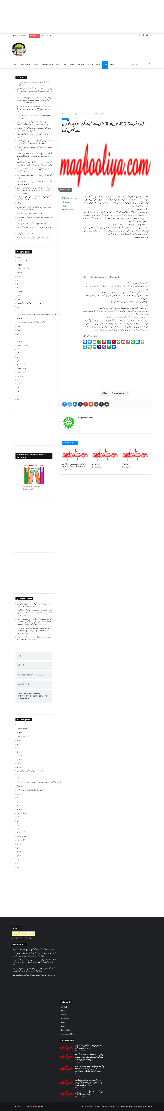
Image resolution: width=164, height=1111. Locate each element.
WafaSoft (41, 1106)
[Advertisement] (82, 17)
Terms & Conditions (67, 1034)
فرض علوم (19, 349)
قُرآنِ (18, 353)
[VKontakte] (96, 404)
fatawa (58, 64)
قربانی (18, 357)
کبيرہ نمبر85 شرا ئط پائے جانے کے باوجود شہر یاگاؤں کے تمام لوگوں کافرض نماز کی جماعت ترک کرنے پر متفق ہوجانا (74, 465)
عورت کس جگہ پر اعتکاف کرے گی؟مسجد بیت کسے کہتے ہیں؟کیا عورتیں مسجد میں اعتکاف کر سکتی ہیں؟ (33, 84)
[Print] (106, 404)
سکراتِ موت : (95, 464)
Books (72, 64)
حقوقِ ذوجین (19, 291)
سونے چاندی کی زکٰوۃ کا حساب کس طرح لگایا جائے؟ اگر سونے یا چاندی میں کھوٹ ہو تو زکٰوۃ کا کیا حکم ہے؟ (34, 148)
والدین (18, 399)
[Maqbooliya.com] (19, 49)
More (89, 64)
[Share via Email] (101, 404)
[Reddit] (90, 404)
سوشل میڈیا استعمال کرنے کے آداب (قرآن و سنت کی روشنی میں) (31, 322)
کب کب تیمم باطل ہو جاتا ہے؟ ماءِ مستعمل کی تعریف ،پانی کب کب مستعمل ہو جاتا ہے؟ (34, 229)
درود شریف (19, 299)
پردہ (18, 280)
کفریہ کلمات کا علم (21, 364)
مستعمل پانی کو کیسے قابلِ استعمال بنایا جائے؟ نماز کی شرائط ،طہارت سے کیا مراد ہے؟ (34, 223)
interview (81, 64)
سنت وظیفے (19, 318)
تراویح (18, 284)
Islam (15, 64)
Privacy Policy (66, 1030)
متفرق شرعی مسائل (21, 372)
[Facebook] (64, 404)
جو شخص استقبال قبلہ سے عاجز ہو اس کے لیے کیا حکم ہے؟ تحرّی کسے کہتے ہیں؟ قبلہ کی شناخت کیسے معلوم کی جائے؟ (34, 183)
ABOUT (64, 1007)
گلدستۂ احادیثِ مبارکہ (21, 368)
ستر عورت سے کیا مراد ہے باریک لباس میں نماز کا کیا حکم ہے (29, 213)
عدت (18, 338)
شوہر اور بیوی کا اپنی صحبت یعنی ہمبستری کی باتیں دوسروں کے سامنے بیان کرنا (33, 237)
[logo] (23, 935)
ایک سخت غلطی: (125, 464)
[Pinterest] (85, 404)
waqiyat (36, 64)
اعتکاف (19, 276)
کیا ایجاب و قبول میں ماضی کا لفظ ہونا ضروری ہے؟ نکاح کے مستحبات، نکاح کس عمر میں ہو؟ (34, 176)
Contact (63, 1014)
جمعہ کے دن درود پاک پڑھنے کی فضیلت (25, 234)
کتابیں (18, 361)
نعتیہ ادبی (19, 388)
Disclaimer (65, 1018)
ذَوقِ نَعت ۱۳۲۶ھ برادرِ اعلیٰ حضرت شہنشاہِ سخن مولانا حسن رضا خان (30, 303)
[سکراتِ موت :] (105, 454)
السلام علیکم (19, 203)
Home (98, 64)
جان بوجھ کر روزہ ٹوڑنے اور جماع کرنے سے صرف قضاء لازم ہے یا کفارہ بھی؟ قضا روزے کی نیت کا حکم (34, 117)
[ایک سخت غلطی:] (135, 454)
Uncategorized (22, 261)
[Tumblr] (80, 404)
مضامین (18, 380)
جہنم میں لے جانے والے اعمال (121, 393)
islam (70, 114)
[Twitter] (69, 404)
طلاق (18, 334)
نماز (17, 395)
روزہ (18, 307)
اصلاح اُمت (19, 272)
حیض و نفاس (19, 295)
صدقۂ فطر (19, 330)
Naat (65, 64)
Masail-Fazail (25, 64)
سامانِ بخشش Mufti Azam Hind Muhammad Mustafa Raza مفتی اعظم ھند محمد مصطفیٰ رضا (39, 315)
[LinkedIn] (75, 404)
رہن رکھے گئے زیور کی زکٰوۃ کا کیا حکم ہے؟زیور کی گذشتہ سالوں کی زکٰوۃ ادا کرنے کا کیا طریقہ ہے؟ (34, 136)
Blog (105, 64)
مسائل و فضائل (20, 376)
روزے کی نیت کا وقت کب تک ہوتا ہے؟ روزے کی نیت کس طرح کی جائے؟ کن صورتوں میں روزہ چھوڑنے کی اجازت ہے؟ (34, 129)
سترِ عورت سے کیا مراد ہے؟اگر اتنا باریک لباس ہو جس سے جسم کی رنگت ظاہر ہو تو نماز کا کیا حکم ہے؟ (34, 218)
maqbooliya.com (71, 198)
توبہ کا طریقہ (19, 288)
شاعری (18, 326)
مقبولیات (19, 384)
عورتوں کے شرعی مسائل (22, 345)
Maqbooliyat (46, 64)
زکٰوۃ (18, 311)
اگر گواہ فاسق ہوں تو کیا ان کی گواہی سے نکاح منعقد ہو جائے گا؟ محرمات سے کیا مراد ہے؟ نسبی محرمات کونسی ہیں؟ (34, 170)
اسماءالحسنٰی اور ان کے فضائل (23, 268)
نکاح (18, 391)
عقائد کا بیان (19, 341)
